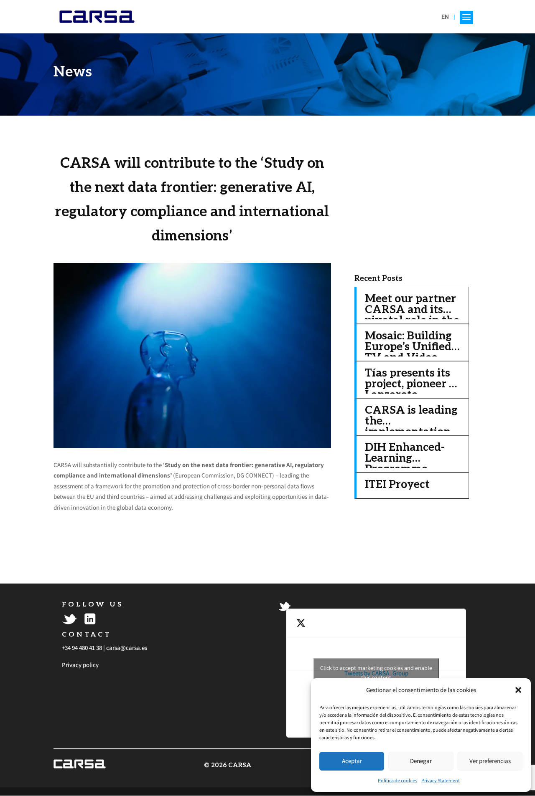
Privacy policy (80, 665)
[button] (518, 690)
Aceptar (352, 761)
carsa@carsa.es (126, 648)
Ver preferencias (490, 761)
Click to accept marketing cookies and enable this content (376, 672)
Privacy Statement (440, 780)
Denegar (421, 761)
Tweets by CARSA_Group (376, 672)
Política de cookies (397, 780)
